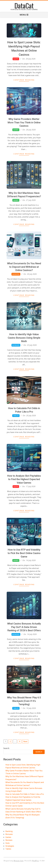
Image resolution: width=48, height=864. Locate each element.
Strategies (9, 846)
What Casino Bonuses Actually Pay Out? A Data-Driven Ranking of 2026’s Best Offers (24, 627)
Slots (15, 59)
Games (16, 130)
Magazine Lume (19, 861)
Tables (16, 416)
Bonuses (16, 345)
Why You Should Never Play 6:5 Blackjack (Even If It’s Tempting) (24, 701)
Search (6, 748)
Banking (16, 274)
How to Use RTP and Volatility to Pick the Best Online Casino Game (24, 553)
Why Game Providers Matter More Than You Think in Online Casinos (24, 122)
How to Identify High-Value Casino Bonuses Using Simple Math (24, 338)
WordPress (35, 861)
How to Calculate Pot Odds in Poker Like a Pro (24, 794)
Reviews (8, 840)
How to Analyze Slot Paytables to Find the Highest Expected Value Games (24, 479)
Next (25, 741)
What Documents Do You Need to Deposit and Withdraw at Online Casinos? (24, 267)
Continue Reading (24, 80)
